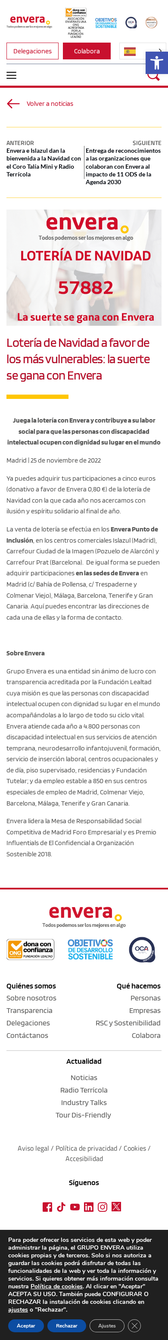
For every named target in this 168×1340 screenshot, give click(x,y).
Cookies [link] (135, 1148)
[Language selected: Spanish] (142, 51)
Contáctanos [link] (27, 1035)
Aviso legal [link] (33, 1148)
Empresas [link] (145, 1010)
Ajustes (107, 1325)
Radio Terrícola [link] (84, 1089)
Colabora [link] (146, 1035)
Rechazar (67, 1325)
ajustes (18, 1310)
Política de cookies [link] (57, 1286)
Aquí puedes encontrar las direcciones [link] (85, 606)
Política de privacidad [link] (87, 1148)
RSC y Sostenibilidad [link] (128, 1022)
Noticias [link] (84, 1077)
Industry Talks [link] (84, 1102)
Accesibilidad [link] (84, 1158)
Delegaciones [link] (28, 1022)
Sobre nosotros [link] (31, 997)
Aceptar (26, 1325)
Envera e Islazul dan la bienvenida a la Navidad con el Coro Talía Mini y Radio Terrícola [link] (43, 162)
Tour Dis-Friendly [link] (83, 1114)
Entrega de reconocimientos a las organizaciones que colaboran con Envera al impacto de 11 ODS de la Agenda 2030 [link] (123, 166)
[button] (11, 75)
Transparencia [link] (29, 1010)
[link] (157, 63)
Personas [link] (146, 997)
